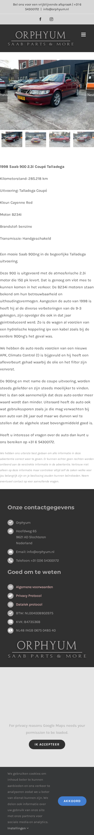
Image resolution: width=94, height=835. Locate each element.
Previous (4, 95)
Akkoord (72, 801)
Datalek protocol (29, 604)
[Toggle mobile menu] (83, 34)
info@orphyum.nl (56, 9)
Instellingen (17, 828)
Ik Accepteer (47, 744)
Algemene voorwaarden (34, 587)
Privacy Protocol (29, 596)
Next (90, 95)
